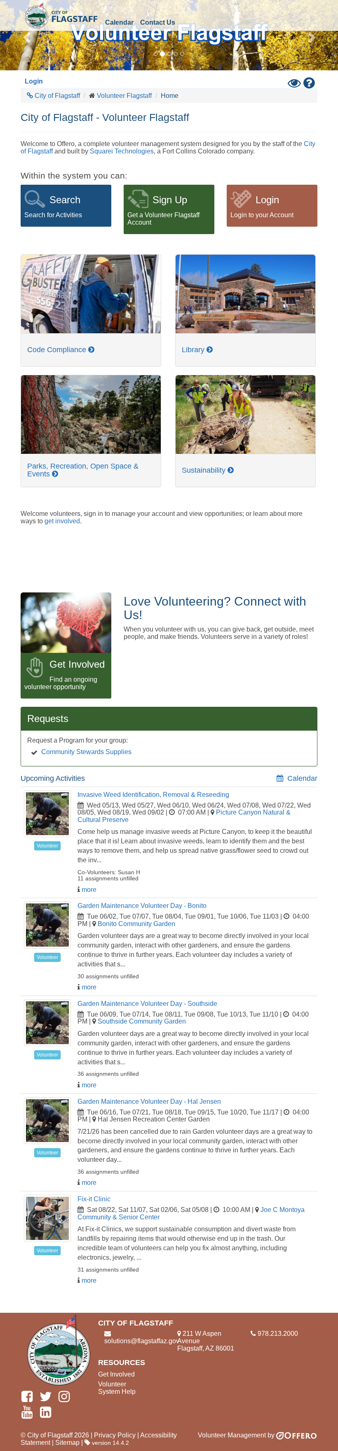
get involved (62, 521)
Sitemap (67, 1442)
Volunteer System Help (117, 1388)
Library (194, 350)
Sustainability (205, 470)
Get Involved (116, 1374)
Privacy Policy (115, 1435)
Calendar (119, 22)
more (89, 889)
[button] (25, 35)
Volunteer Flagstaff (124, 95)
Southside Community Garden (142, 1021)
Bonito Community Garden (136, 923)
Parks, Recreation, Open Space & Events (82, 470)
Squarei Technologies (122, 151)
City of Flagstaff (61, 15)
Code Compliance (57, 350)
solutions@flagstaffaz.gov (141, 1340)
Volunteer (47, 846)
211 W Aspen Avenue (199, 1337)
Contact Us (157, 22)
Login (34, 81)
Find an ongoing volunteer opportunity (60, 683)
